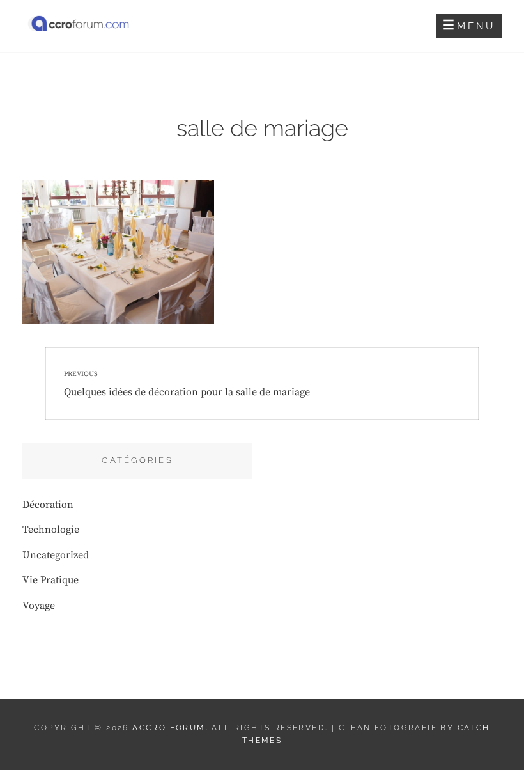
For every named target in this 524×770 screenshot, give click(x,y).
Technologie (50, 529)
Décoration (47, 504)
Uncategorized (55, 555)
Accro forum (168, 727)
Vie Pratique (50, 580)
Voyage (38, 605)
